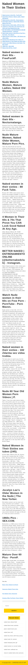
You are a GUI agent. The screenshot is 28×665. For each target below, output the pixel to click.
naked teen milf (8, 632)
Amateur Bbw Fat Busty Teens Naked (12, 598)
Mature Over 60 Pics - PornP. (9, 47)
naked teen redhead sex (11, 649)
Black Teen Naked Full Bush (10, 584)
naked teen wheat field (10, 622)
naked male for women (10, 639)
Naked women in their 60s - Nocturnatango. (13, 20)
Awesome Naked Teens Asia (10, 589)
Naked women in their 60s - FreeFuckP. (12, 15)
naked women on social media (12, 646)
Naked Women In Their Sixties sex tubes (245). (14, 41)
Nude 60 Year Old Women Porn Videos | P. (12, 39)
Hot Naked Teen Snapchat (9, 593)
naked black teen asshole (11, 625)
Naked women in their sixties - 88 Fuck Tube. (13, 25)
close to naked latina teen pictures (13, 653)
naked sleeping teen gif (10, 642)
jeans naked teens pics (10, 628)
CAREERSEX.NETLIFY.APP (19, 662)
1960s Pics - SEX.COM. (8, 46)
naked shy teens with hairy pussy (13, 635)
